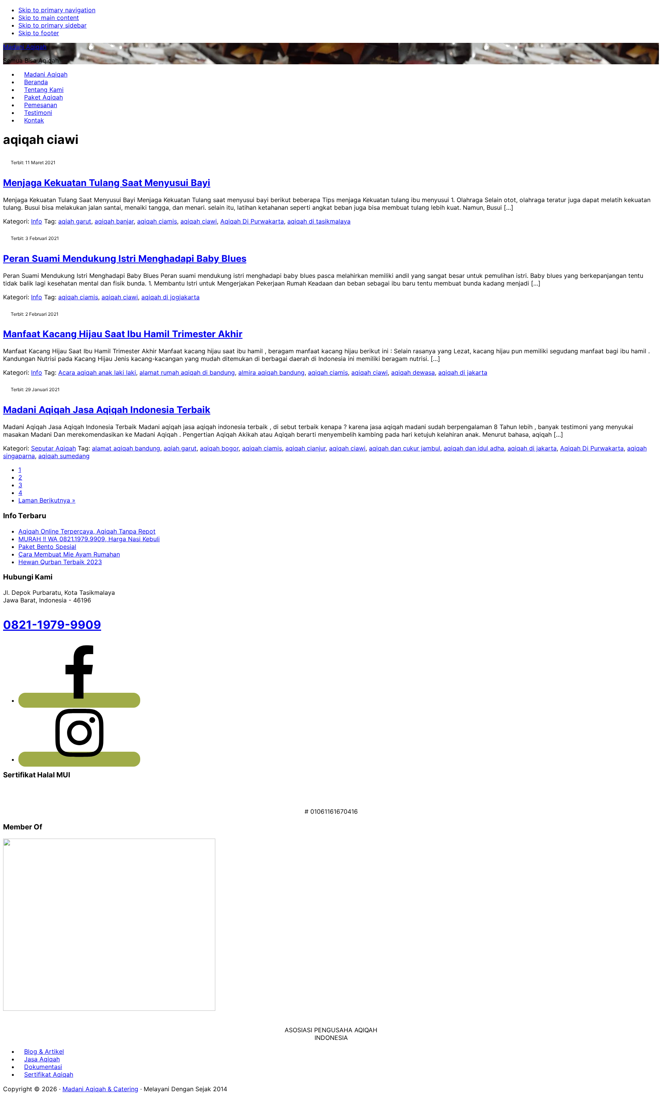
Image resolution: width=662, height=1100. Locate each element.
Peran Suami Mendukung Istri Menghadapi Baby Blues (124, 258)
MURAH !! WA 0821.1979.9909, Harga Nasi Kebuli (89, 539)
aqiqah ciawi (198, 221)
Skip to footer (38, 33)
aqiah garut (74, 221)
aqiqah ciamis (157, 221)
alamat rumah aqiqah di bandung (187, 372)
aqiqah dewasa (413, 372)
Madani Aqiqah (24, 47)
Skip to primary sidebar (52, 25)
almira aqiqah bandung (271, 372)
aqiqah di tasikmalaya (319, 221)
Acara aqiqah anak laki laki (97, 372)
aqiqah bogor (219, 448)
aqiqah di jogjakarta (170, 297)
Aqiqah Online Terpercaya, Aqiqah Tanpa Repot (87, 531)
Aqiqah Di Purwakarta (252, 221)
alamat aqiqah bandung (126, 448)
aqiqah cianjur (305, 448)
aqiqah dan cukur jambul (404, 448)
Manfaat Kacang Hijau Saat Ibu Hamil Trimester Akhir (123, 333)
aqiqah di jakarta (462, 372)
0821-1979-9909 (52, 625)
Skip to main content (48, 17)
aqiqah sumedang (64, 456)
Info (36, 221)
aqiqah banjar (114, 221)
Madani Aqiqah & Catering (100, 1089)
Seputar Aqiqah (53, 448)
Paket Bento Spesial (47, 546)
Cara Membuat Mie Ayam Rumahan (69, 554)
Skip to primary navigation (56, 10)
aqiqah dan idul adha (474, 448)
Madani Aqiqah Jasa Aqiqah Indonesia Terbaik (106, 409)
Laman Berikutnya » (46, 500)
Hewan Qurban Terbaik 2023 (60, 562)
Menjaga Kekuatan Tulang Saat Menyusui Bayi (106, 182)
